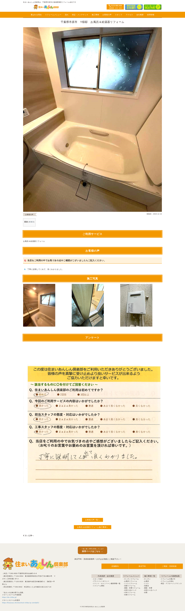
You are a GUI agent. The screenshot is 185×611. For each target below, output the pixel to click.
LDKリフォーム (130, 592)
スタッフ (118, 15)
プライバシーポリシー (101, 581)
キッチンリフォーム (131, 579)
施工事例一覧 (149, 576)
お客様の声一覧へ (92, 520)
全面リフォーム (130, 595)
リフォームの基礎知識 (170, 576)
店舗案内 (115, 566)
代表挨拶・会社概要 (106, 576)
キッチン (147, 579)
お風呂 (146, 581)
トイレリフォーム (130, 583)
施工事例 (95, 15)
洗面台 (146, 586)
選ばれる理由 (36, 15)
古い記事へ (29, 535)
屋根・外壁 (148, 588)
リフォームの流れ (167, 581)
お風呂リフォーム (130, 581)
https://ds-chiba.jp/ (9, 597)
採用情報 (150, 15)
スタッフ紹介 (98, 579)
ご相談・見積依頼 (169, 566)
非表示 (31, 222)
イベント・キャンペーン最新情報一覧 (106, 583)
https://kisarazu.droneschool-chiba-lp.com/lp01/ (20, 603)
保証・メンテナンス (80, 15)
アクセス (129, 15)
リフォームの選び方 (168, 579)
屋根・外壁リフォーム (132, 588)
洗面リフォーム (130, 586)
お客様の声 (107, 15)
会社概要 (140, 15)
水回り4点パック (130, 590)
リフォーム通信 (98, 586)
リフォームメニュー (53, 15)
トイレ (146, 583)
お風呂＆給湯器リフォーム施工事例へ (92, 527)
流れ (67, 15)
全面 (145, 592)
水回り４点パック (150, 590)
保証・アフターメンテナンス (171, 583)
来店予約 (142, 566)
